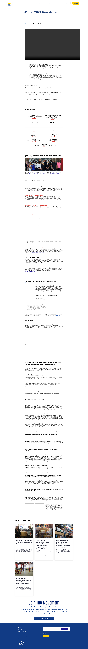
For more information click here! (38, 252)
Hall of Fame (62, 3)
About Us (40, 3)
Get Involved (51, 3)
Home (37, 3)
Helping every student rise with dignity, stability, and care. (24, 542)
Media (57, 3)
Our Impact (45, 3)
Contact (67, 3)
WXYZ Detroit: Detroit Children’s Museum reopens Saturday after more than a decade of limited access (63, 544)
